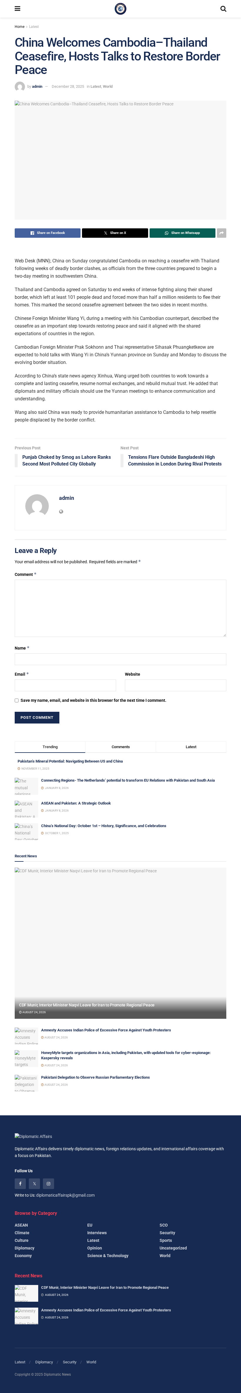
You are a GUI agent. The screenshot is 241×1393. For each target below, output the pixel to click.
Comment (26, 574)
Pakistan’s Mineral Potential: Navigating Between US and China (70, 761)
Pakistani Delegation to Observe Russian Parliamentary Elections (95, 1077)
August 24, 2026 (34, 1012)
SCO (164, 1225)
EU (89, 1225)
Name (22, 648)
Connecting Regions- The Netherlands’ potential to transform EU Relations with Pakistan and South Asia (128, 780)
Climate (22, 1232)
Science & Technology (107, 1255)
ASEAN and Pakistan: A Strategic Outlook (76, 803)
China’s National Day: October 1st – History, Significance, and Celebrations (103, 826)
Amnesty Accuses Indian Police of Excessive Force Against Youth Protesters (106, 1030)
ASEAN (21, 1225)
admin (37, 86)
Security (167, 1232)
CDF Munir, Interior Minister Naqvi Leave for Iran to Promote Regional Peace (87, 1005)
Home (19, 27)
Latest (34, 27)
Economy (23, 1255)
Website (132, 674)
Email (22, 674)
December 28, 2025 (68, 86)
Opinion (94, 1248)
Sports (166, 1240)
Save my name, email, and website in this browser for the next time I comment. (93, 700)
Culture (22, 1240)
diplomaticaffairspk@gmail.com (65, 1195)
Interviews (97, 1232)
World (108, 86)
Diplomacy (24, 1248)
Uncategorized (173, 1248)
